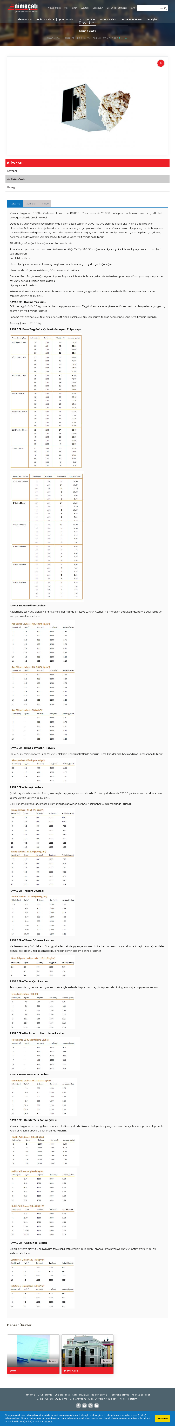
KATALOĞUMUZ (87, 19)
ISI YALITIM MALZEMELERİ (99, 38)
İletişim (132, 1398)
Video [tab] (45, 203)
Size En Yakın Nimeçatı (117, 8)
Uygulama (85, 8)
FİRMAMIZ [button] (24, 19)
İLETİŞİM (152, 19)
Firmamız (30, 1394)
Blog (66, 8)
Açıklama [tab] (15, 203)
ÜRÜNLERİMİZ (72, 38)
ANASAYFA (53, 38)
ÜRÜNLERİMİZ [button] (44, 19)
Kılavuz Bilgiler (54, 8)
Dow (13, 1370)
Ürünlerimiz (45, 1394)
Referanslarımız (119, 1394)
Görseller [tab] (31, 203)
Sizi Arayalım (98, 8)
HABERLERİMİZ (108, 19)
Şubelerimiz (62, 1394)
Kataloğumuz (80, 1394)
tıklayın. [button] (48, 1421)
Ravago (124, 38)
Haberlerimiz (99, 1394)
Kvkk (122, 1398)
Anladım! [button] (162, 1418)
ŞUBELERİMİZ (66, 19)
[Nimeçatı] (24, 7)
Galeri (74, 8)
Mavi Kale (71, 1370)
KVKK (133, 8)
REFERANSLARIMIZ (132, 19)
